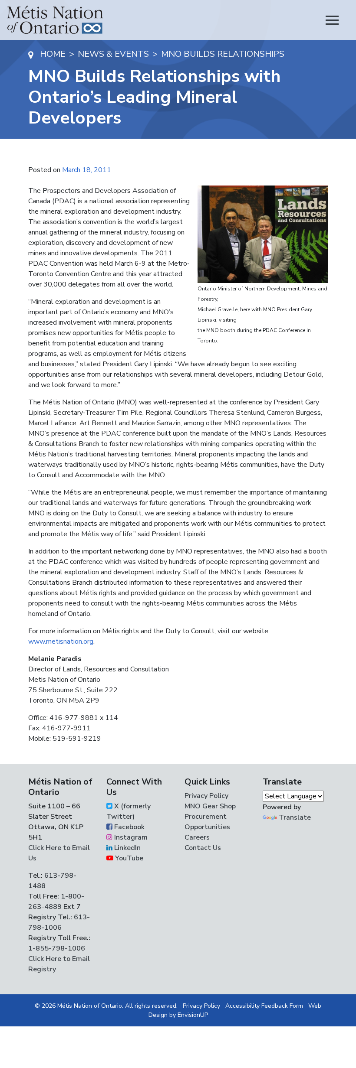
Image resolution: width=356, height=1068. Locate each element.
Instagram (130, 837)
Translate (295, 817)
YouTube (128, 858)
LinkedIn (126, 848)
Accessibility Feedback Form (264, 1006)
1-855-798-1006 (56, 948)
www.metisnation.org (60, 641)
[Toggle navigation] (332, 20)
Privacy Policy (206, 796)
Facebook (128, 827)
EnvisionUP (193, 1015)
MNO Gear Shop (210, 806)
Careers (197, 837)
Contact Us (203, 848)
